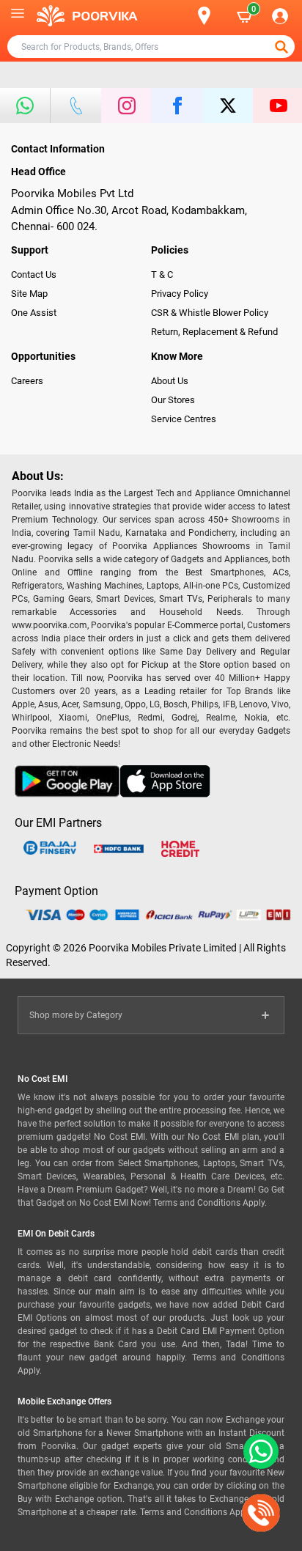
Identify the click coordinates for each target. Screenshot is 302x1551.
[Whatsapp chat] (258, 1451)
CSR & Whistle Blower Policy (209, 312)
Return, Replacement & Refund (214, 331)
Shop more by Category (75, 1015)
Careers (27, 380)
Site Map (29, 293)
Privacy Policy (179, 293)
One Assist (33, 312)
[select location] (211, 16)
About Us (169, 380)
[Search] (180, 16)
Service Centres (183, 418)
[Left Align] (283, 47)
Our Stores (173, 399)
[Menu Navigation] (17, 16)
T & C (162, 274)
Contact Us (33, 274)
